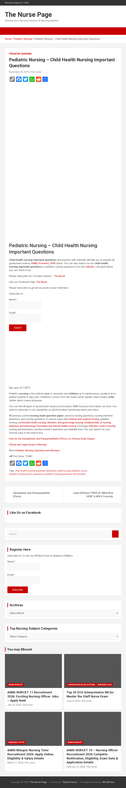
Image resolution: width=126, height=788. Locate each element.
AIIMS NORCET (15, 685)
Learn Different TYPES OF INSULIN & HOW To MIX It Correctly (93, 494)
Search (115, 534)
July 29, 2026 (14, 704)
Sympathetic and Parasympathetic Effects (31, 494)
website (90, 266)
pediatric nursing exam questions (26, 474)
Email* (12, 312)
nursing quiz (105, 685)
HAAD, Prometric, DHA (43, 263)
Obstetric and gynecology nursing (65, 422)
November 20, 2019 (19, 72)
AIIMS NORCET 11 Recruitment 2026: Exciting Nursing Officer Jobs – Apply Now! (32, 696)
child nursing (64, 470)
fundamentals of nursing (97, 422)
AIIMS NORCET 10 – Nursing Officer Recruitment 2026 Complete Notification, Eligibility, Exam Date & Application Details (92, 756)
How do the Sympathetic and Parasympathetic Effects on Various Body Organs (52, 438)
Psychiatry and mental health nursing (56, 425)
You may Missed (19, 649)
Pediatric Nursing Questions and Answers (37, 450)
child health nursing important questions (36, 470)
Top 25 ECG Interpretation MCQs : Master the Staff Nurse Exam (91, 694)
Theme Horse (69, 782)
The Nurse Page (28, 14)
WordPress (109, 782)
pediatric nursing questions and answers (65, 474)
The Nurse (59, 276)
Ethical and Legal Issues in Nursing (27, 444)
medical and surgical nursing (83, 419)
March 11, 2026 (15, 762)
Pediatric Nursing (20, 53)
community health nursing (32, 422)
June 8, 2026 (73, 701)
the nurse (36, 72)
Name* (13, 299)
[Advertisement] (63, 117)
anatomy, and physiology (22, 425)
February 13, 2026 (76, 766)
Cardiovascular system (81, 685)
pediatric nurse (79, 470)
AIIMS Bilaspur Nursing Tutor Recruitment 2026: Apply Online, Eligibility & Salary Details (30, 754)
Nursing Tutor (16, 742)
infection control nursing (102, 425)
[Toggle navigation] (9, 31)
